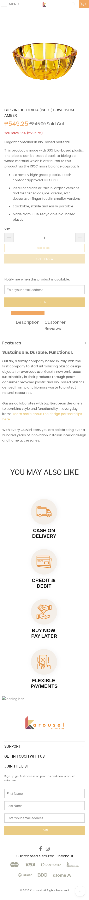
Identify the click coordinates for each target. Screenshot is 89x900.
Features (44, 343)
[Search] (74, 4)
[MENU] (2, 4)
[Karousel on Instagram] (48, 849)
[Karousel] (44, 4)
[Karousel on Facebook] (41, 849)
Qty (7, 229)
